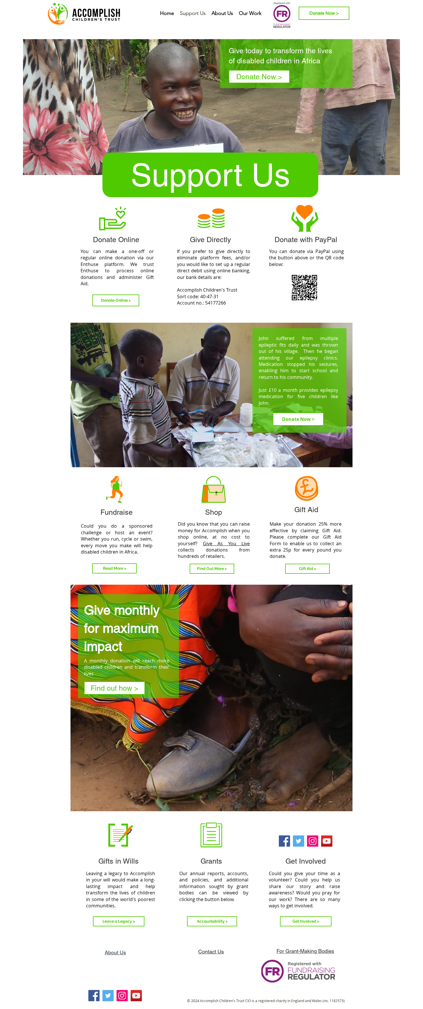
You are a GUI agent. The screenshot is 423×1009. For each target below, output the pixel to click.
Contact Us (211, 952)
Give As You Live (226, 543)
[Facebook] (284, 841)
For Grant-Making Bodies (305, 951)
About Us (115, 952)
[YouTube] (326, 841)
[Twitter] (298, 841)
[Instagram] (312, 841)
